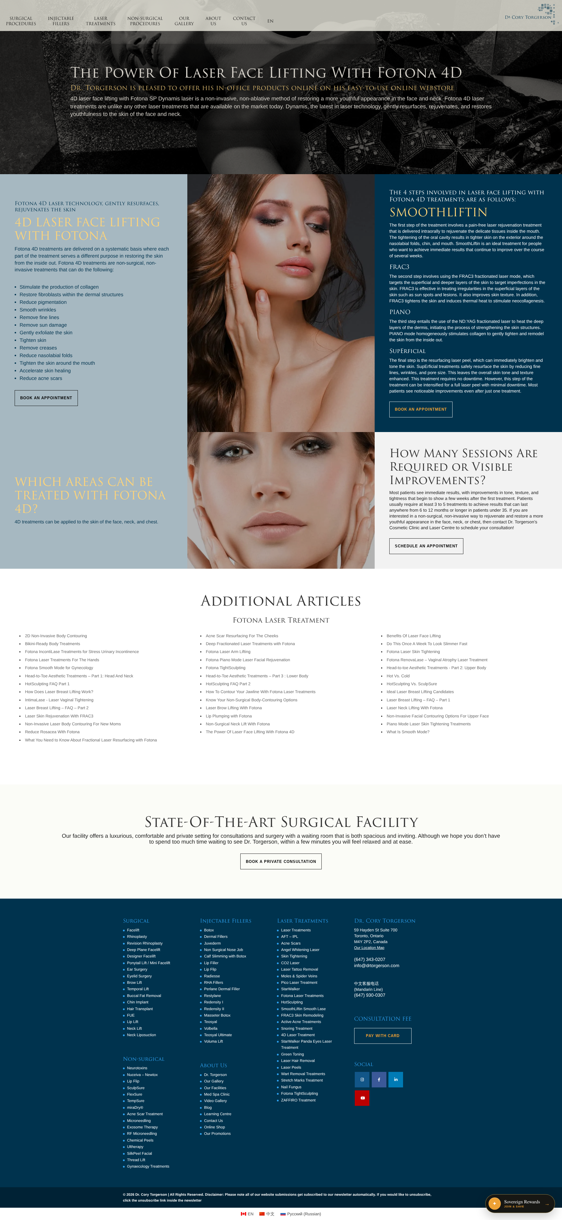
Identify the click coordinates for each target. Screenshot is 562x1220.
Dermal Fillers (215, 936)
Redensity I (213, 1002)
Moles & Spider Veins (299, 976)
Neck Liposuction (141, 1035)
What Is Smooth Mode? (408, 731)
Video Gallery (215, 1101)
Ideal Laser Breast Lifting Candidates (420, 691)
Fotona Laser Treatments (302, 995)
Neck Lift (134, 1028)
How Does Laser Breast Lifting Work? (59, 691)
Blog (208, 1107)
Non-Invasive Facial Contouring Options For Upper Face (438, 716)
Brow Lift (134, 982)
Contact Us (213, 1120)
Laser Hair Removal (298, 1060)
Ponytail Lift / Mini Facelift (148, 963)
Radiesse (212, 976)
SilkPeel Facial (139, 1153)
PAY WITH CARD (383, 1036)
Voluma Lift (213, 1041)
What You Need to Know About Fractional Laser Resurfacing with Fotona (91, 740)
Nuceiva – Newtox (142, 1074)
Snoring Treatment (296, 1028)
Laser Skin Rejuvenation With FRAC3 (59, 716)
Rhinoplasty (137, 936)
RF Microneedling (142, 1133)
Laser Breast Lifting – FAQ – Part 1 (418, 700)
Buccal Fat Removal (144, 995)
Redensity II (214, 1009)
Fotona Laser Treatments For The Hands (62, 659)
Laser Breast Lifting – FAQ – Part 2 (56, 707)
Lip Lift (132, 1021)
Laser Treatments (296, 930)
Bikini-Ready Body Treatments (52, 643)
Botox (209, 930)
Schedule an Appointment (426, 546)
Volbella (210, 1028)
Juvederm (212, 943)
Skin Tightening (294, 956)
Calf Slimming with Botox (225, 956)
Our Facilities (215, 1088)
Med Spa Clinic (216, 1094)
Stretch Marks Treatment (302, 1080)
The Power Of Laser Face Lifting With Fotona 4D (250, 731)
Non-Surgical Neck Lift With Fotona (238, 724)
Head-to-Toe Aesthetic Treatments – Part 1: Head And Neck (79, 676)
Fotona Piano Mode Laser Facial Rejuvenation (248, 659)
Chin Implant (137, 1002)
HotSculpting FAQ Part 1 (47, 683)
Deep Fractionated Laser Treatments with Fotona (250, 643)
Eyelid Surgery (139, 976)
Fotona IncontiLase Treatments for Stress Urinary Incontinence (82, 651)
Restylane (212, 995)
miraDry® (135, 1107)
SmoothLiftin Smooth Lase (303, 1009)
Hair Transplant (140, 1009)
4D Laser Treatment (298, 1035)
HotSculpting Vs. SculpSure (412, 683)
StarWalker (290, 989)
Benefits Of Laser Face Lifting (414, 635)
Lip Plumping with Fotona (229, 716)
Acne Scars (290, 943)
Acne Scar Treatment (145, 1114)
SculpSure (136, 1088)
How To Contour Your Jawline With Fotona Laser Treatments (261, 691)
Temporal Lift (138, 989)
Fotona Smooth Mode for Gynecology (59, 667)
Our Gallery (213, 1081)
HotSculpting (292, 1002)
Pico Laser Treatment (299, 982)
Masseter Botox (217, 1015)
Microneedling (139, 1120)
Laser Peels (291, 1067)
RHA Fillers (213, 982)
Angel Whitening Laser (300, 949)
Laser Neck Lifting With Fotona (415, 707)
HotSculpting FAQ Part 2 (228, 683)
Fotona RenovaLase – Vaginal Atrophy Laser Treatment (437, 659)
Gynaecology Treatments (148, 1166)
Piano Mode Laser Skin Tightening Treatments (429, 724)
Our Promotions (217, 1133)
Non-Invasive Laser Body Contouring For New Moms (73, 724)
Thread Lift (136, 1160)
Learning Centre (217, 1114)
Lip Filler (211, 963)
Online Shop (214, 1127)
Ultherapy (135, 1146)
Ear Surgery (137, 969)
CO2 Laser (290, 963)
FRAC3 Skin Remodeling (302, 1015)
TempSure (135, 1101)
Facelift (133, 930)
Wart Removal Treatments (303, 1074)
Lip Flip (133, 1081)
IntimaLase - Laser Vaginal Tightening (59, 700)
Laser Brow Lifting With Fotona (234, 707)
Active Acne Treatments (301, 1021)
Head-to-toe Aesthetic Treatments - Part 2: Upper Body (436, 667)
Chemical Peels (140, 1140)
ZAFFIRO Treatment (298, 1100)
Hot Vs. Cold (398, 676)
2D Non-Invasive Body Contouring (56, 635)
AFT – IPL (289, 936)
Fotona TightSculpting (225, 667)
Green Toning (292, 1054)
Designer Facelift (141, 956)
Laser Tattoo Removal (299, 969)
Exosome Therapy (142, 1127)
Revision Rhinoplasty (144, 943)
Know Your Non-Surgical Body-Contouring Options (251, 700)
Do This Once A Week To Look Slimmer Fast (427, 643)
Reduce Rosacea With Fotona (52, 731)
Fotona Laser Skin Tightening (413, 651)
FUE (131, 1015)
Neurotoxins (137, 1068)
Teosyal (210, 1021)
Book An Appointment (46, 398)
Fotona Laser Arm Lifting (228, 651)
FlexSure (134, 1094)
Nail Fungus (291, 1087)
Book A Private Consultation (281, 861)
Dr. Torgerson (215, 1074)
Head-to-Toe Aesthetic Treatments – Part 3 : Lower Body (257, 676)
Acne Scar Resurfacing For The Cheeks (242, 635)
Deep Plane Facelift (143, 949)
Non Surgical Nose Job (223, 949)
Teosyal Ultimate (218, 1035)
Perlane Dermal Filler (222, 989)
